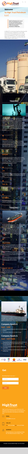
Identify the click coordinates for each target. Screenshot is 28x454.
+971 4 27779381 (20, 425)
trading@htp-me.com (10, 418)
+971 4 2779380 (11, 425)
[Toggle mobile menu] (25, 2)
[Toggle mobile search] (22, 2)
